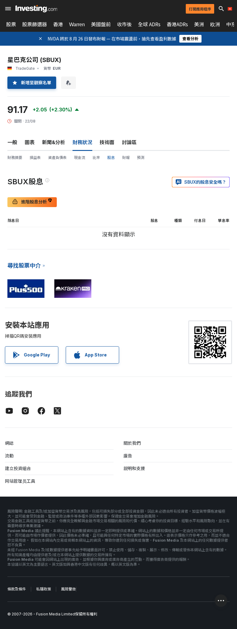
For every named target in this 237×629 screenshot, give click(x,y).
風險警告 (68, 589)
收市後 (124, 24)
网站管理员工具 (20, 481)
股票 (11, 24)
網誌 (9, 443)
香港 (58, 24)
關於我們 (132, 443)
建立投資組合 (18, 468)
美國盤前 (101, 24)
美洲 (199, 24)
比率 (96, 157)
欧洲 (215, 24)
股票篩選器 (34, 24)
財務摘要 (14, 157)
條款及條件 (16, 589)
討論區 (129, 142)
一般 (12, 142)
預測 (140, 157)
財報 (126, 157)
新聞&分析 (53, 142)
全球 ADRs (149, 24)
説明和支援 (134, 468)
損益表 (35, 157)
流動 (9, 455)
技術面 (107, 142)
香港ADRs (177, 24)
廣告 (127, 455)
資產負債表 (57, 157)
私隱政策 (43, 589)
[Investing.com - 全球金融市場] (36, 8)
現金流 (79, 157)
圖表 (30, 142)
